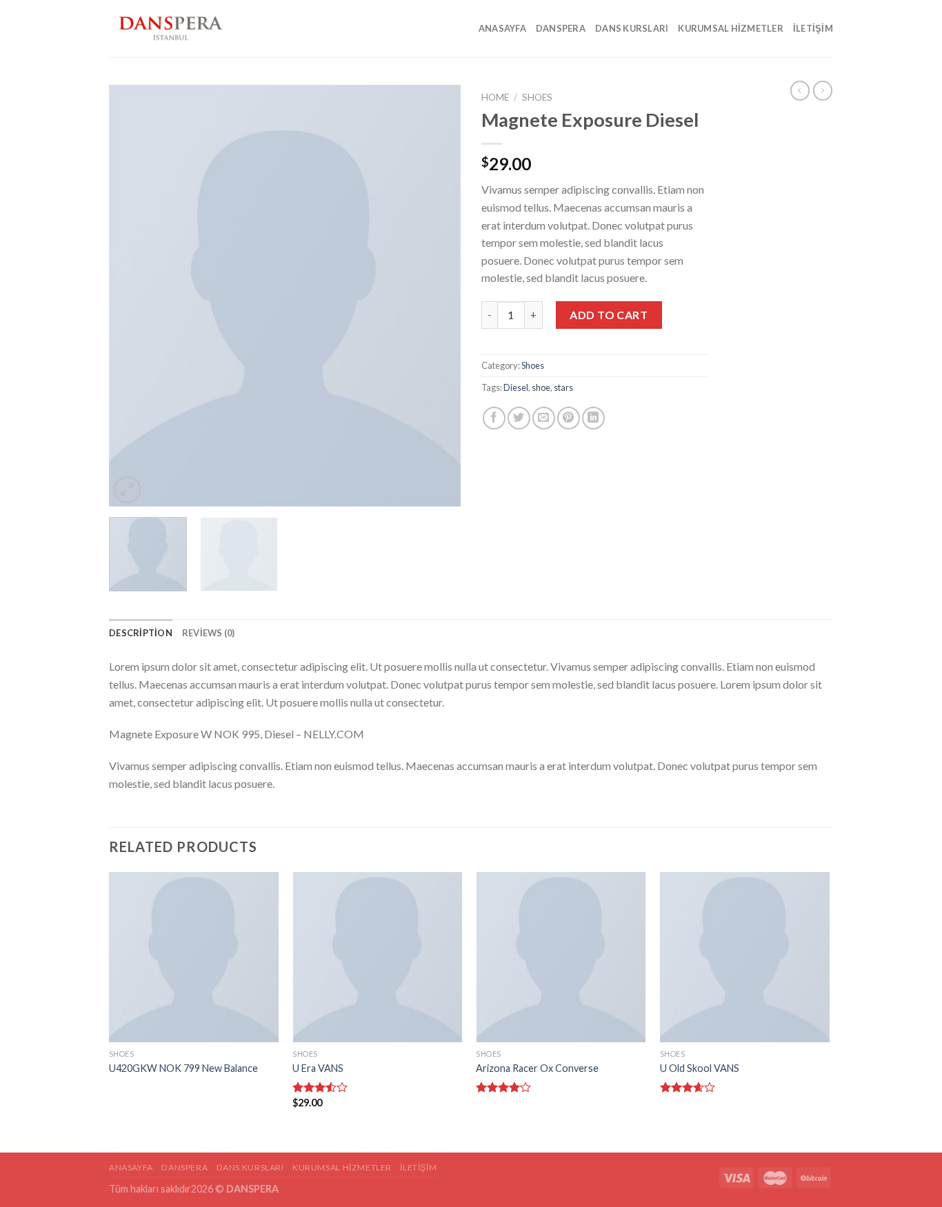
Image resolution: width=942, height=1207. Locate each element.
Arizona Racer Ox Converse (537, 1068)
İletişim (813, 28)
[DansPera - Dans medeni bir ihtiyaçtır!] (178, 28)
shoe (541, 387)
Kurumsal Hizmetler (730, 28)
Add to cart (609, 314)
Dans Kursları (631, 28)
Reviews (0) (208, 632)
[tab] (140, 633)
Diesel (515, 387)
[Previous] (133, 296)
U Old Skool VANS (699, 1068)
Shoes (537, 97)
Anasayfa (502, 28)
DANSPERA (560, 28)
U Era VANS (317, 1068)
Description (140, 632)
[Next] (436, 296)
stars (563, 387)
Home (495, 97)
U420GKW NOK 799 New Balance (183, 1068)
